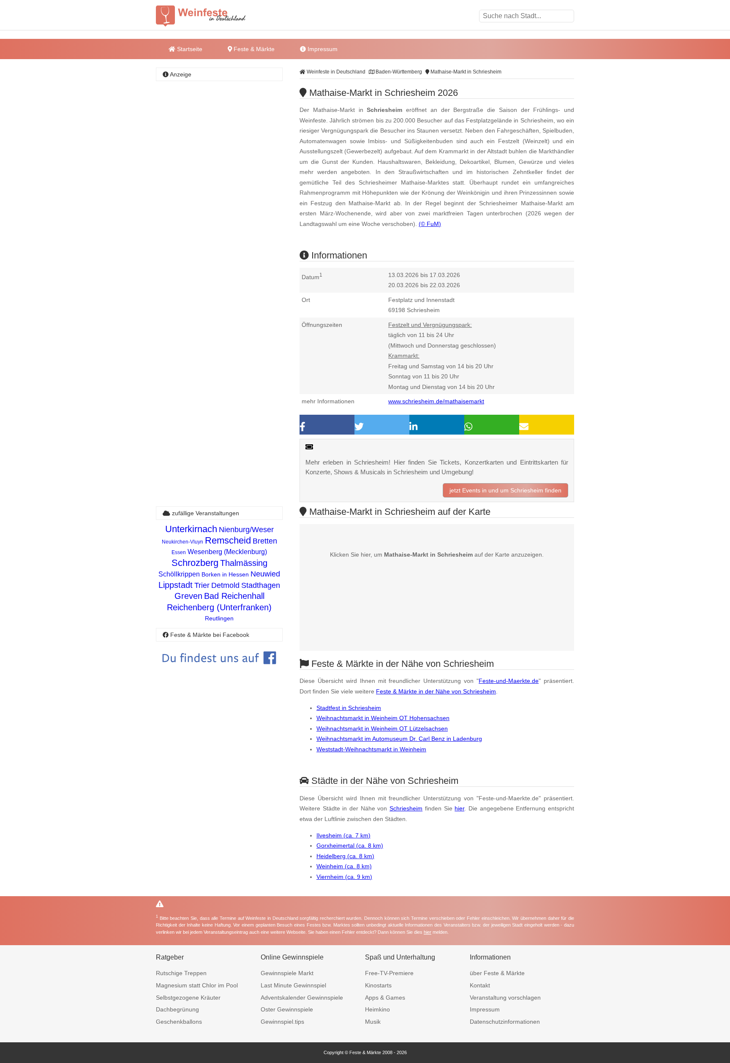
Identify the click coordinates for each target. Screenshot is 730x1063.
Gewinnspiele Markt (287, 973)
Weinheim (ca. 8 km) (344, 866)
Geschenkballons (179, 1021)
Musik (373, 1021)
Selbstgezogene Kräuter (188, 997)
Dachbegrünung (177, 1009)
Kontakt (480, 985)
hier (459, 808)
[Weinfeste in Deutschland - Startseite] (215, 16)
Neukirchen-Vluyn (182, 542)
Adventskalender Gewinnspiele (302, 997)
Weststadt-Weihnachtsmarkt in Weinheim (371, 749)
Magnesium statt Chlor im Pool (197, 985)
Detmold (225, 585)
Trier (202, 585)
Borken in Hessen (225, 574)
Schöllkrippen (179, 574)
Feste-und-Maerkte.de (509, 680)
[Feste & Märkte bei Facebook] (219, 670)
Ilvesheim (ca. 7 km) (343, 835)
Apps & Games (385, 997)
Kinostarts (378, 985)
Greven (188, 596)
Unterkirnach (191, 529)
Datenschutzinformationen (505, 1021)
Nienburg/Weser (246, 529)
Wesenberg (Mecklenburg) (227, 551)
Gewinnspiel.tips (282, 1021)
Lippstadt (175, 585)
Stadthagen (260, 585)
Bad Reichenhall (234, 596)
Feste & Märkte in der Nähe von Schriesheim (436, 691)
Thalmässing (243, 563)
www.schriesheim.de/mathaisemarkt (436, 401)
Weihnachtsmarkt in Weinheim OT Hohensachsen (382, 718)
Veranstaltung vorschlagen (505, 997)
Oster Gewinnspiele (287, 1009)
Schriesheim (406, 808)
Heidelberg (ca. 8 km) (345, 856)
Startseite (188, 49)
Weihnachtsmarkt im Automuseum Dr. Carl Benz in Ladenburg (399, 738)
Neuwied (265, 574)
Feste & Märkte (253, 49)
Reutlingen (219, 618)
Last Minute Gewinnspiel (293, 985)
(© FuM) (430, 223)
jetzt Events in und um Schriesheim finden (505, 490)
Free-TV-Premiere (389, 973)
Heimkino (377, 1009)
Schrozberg (195, 562)
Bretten (265, 541)
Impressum (322, 49)
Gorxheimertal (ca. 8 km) (349, 845)
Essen (179, 552)
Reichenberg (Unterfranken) (219, 607)
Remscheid (228, 540)
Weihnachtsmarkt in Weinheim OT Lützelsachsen (382, 728)
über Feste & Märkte (497, 973)
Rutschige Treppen (181, 973)
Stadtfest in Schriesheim (348, 707)
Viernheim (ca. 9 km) (344, 876)
